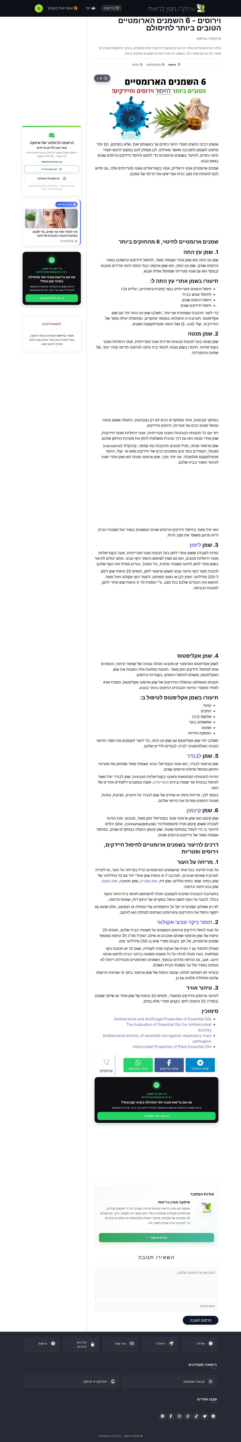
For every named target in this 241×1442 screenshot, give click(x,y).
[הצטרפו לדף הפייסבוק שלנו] (170, 1416)
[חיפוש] (39, 8)
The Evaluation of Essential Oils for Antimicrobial (168, 1024)
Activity (204, 1030)
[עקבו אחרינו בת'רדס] (187, 1416)
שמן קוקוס (110, 881)
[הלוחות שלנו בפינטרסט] (162, 1416)
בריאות (61, 335)
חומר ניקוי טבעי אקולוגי (184, 922)
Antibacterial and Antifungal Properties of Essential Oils (162, 1019)
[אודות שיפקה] (206, 1207)
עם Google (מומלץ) (48, 178)
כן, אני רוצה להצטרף (156, 1116)
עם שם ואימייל (49, 169)
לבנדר (194, 756)
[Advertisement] (156, 207)
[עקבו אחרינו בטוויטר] (204, 1416)
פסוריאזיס (161, 782)
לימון (195, 545)
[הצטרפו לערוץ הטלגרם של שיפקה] (213, 1416)
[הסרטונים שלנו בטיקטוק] (196, 1416)
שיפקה (172, 64)
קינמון (194, 810)
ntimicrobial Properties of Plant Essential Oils (171, 1046)
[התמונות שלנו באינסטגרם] (179, 1416)
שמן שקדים (148, 881)
